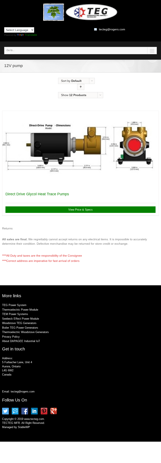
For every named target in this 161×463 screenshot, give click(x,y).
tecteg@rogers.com (112, 29)
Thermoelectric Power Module (20, 309)
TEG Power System (14, 305)
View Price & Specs (80, 209)
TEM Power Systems (15, 314)
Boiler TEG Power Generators (20, 327)
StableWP (24, 427)
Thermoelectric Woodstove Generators (25, 332)
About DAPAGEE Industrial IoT (21, 341)
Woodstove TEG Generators (19, 323)
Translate (31, 34)
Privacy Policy (11, 336)
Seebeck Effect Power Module (20, 318)
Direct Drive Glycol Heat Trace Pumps (37, 194)
